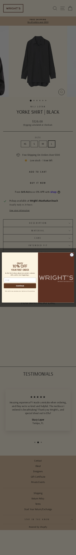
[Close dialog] (71, 254)
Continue (20, 286)
